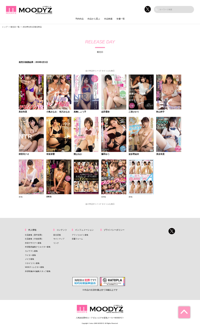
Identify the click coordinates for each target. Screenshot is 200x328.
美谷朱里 (23, 112)
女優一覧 (120, 19)
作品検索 (108, 19)
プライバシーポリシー (114, 230)
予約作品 (79, 19)
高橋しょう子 (80, 112)
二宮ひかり (134, 112)
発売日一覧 (15, 27)
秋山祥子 (160, 112)
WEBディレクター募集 (34, 267)
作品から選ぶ (94, 19)
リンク (56, 243)
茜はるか (78, 154)
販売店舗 (57, 235)
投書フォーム (77, 239)
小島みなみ (51, 112)
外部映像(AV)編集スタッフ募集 (38, 271)
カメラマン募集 (31, 251)
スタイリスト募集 (32, 263)
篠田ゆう (105, 154)
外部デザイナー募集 (33, 243)
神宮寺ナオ (24, 154)
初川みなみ (64, 112)
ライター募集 (30, 255)
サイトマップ (58, 239)
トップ (5, 27)
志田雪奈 (105, 112)
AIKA (49, 197)
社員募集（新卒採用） (34, 235)
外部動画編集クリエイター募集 (38, 247)
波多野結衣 (134, 154)
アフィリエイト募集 (80, 235)
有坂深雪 (50, 154)
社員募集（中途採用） (34, 239)
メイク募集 (29, 259)
